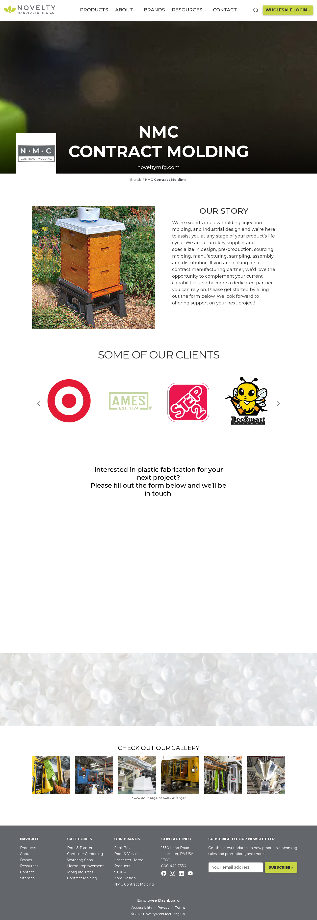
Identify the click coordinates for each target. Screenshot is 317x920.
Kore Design (125, 878)
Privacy (163, 907)
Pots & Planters (80, 848)
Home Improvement (85, 866)
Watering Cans (80, 860)
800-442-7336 (173, 866)
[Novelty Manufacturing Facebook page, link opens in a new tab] (163, 873)
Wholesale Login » (287, 10)
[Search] (255, 10)
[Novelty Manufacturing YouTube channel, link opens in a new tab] (190, 873)
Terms (180, 907)
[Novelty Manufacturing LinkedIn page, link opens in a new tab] (181, 873)
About (124, 10)
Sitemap (27, 878)
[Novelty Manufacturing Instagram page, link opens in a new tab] (172, 873)
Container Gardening (85, 854)
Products (94, 10)
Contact (225, 10)
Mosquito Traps (80, 872)
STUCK (120, 872)
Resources (188, 10)
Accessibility (142, 907)
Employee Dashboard (158, 900)
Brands (154, 10)
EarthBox (122, 848)
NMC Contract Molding (134, 884)
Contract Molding (82, 878)
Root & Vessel (126, 854)
